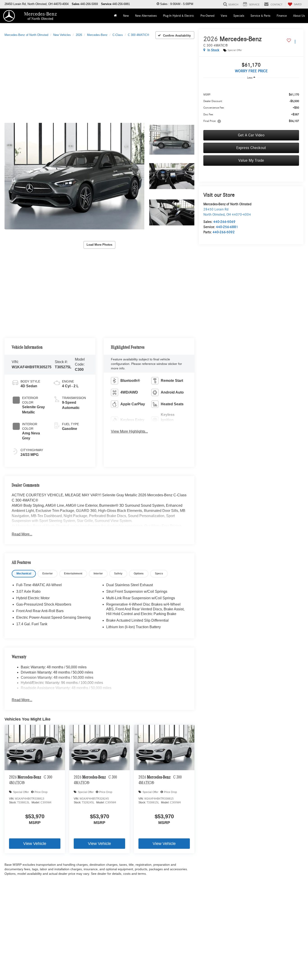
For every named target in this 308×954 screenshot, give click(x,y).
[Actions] (295, 41)
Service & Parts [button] (260, 15)
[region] (251, 105)
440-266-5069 (224, 222)
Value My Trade (251, 161)
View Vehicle (34, 843)
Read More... (22, 534)
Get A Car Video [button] (251, 135)
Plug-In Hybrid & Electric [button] (178, 15)
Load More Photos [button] (99, 244)
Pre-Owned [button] (207, 15)
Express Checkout (251, 148)
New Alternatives (146, 15)
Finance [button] (282, 15)
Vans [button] (224, 15)
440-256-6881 (227, 227)
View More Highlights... (129, 431)
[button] (74, 176)
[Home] (115, 16)
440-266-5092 (224, 232)
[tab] (24, 573)
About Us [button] (299, 15)
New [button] (126, 15)
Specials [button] (238, 15)
